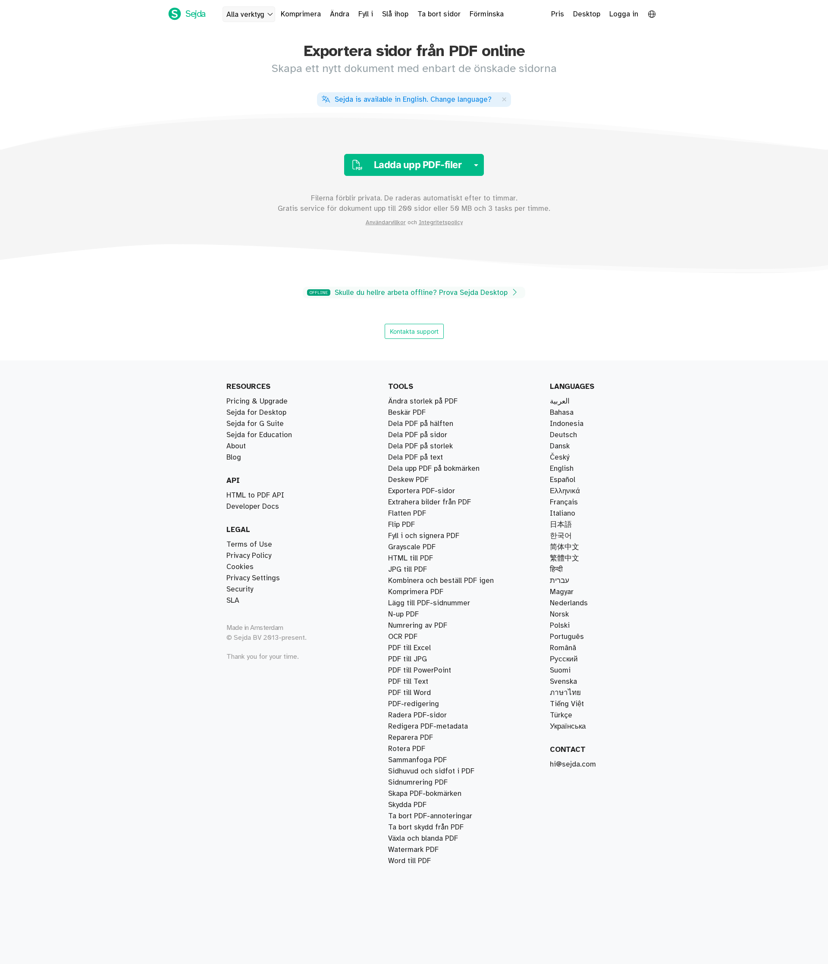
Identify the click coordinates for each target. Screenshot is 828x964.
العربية (560, 401)
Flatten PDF (407, 513)
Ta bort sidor (439, 14)
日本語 (561, 525)
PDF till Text (408, 681)
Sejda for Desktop (256, 412)
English (562, 469)
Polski (560, 625)
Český (559, 457)
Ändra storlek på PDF (423, 401)
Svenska (563, 681)
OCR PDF (402, 637)
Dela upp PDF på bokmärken (434, 469)
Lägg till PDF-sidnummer (429, 603)
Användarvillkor (386, 222)
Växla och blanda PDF (423, 838)
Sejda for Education (259, 435)
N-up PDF (403, 614)
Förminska (487, 14)
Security (239, 589)
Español (562, 480)
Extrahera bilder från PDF (429, 502)
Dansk (560, 446)
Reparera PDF (410, 738)
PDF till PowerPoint (419, 670)
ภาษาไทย (565, 693)
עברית (559, 581)
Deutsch (563, 435)
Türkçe (561, 715)
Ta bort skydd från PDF (426, 827)
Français (564, 502)
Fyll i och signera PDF (423, 536)
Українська (568, 726)
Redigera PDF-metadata (428, 726)
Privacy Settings (253, 578)
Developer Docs (252, 506)
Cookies (240, 567)
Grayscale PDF (412, 547)
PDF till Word (409, 693)
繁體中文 (564, 558)
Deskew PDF (408, 480)
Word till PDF (409, 861)
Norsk (559, 614)
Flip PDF (401, 525)
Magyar (562, 592)
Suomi (560, 670)
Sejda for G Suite (255, 424)
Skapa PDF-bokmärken (424, 794)
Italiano (562, 513)
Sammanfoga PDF (417, 760)
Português (567, 637)
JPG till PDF (407, 569)
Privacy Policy (248, 556)
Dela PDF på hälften (420, 424)
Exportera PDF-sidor (421, 491)
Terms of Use (249, 544)
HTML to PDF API (255, 495)
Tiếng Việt (567, 704)
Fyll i (365, 14)
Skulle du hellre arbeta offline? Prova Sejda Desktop (410, 293)
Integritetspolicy (441, 222)
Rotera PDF (406, 749)
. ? (413, 99)
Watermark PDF (413, 850)
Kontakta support (414, 331)
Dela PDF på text (415, 457)
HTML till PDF (410, 558)
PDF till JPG (407, 659)
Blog (233, 457)
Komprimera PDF (415, 592)
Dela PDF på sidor (417, 435)
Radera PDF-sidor (417, 715)
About (236, 446)
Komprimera (301, 14)
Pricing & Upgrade (257, 401)
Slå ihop (395, 14)
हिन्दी (556, 569)
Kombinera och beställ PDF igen (441, 581)
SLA (232, 600)
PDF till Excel (409, 648)
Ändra (339, 14)
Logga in (623, 14)
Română (563, 648)
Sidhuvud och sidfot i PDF (431, 771)
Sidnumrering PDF (418, 782)
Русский (564, 659)
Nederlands (569, 603)
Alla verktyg (245, 15)
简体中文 (564, 547)
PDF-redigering (413, 704)
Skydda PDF (407, 805)
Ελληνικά (565, 491)
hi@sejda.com (573, 764)
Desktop (586, 14)
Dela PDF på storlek (420, 446)
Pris (557, 14)
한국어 (561, 536)
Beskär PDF (407, 412)
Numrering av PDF (417, 625)
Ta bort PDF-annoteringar (430, 816)
